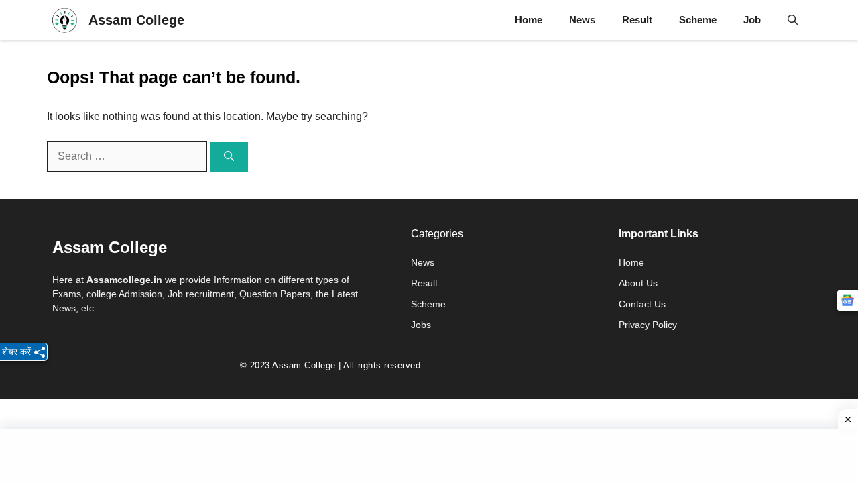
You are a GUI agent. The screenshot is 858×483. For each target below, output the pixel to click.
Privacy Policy (648, 324)
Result (637, 19)
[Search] (229, 157)
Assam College (136, 20)
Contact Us (642, 304)
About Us (638, 283)
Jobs (421, 324)
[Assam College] (64, 20)
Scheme (698, 19)
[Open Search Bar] (792, 20)
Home (528, 19)
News (582, 19)
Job (752, 19)
